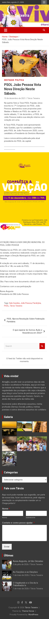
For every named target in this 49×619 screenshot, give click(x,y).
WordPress (33, 614)
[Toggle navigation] (5, 30)
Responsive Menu (44, 2)
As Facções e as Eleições (25, 572)
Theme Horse (28, 611)
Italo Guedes (14, 303)
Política (19, 80)
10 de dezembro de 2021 (15, 98)
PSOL (6, 306)
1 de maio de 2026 (21, 575)
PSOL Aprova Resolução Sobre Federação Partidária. (26, 320)
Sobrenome (30, 517)
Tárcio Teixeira (15, 15)
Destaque (9, 80)
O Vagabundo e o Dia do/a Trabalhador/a (25, 584)
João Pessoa (26, 303)
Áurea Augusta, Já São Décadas (28, 561)
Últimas (8, 555)
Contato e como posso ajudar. (18, 522)
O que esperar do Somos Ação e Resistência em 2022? (27, 331)
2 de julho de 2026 (20, 564)
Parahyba (37, 303)
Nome (6, 508)
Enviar (7, 546)
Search (42, 346)
